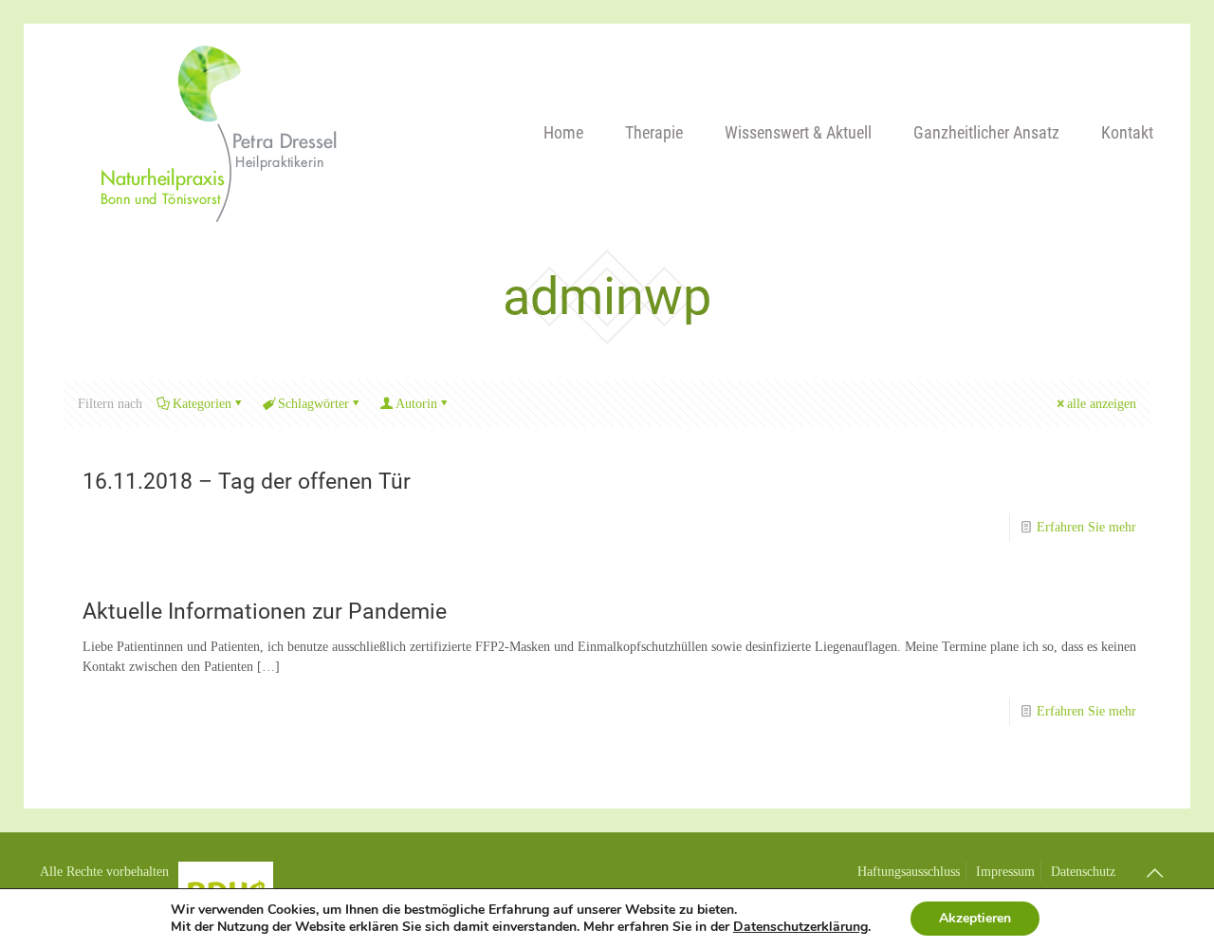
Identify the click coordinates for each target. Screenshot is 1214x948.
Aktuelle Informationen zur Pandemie (265, 611)
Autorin (416, 404)
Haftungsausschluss (908, 871)
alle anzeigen (1101, 404)
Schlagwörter (313, 404)
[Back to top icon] (1154, 873)
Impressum (1005, 871)
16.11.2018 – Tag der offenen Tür (247, 481)
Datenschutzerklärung (800, 927)
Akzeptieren (975, 918)
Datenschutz (1083, 871)
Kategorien (202, 404)
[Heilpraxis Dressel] (215, 133)
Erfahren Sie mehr (1086, 527)
